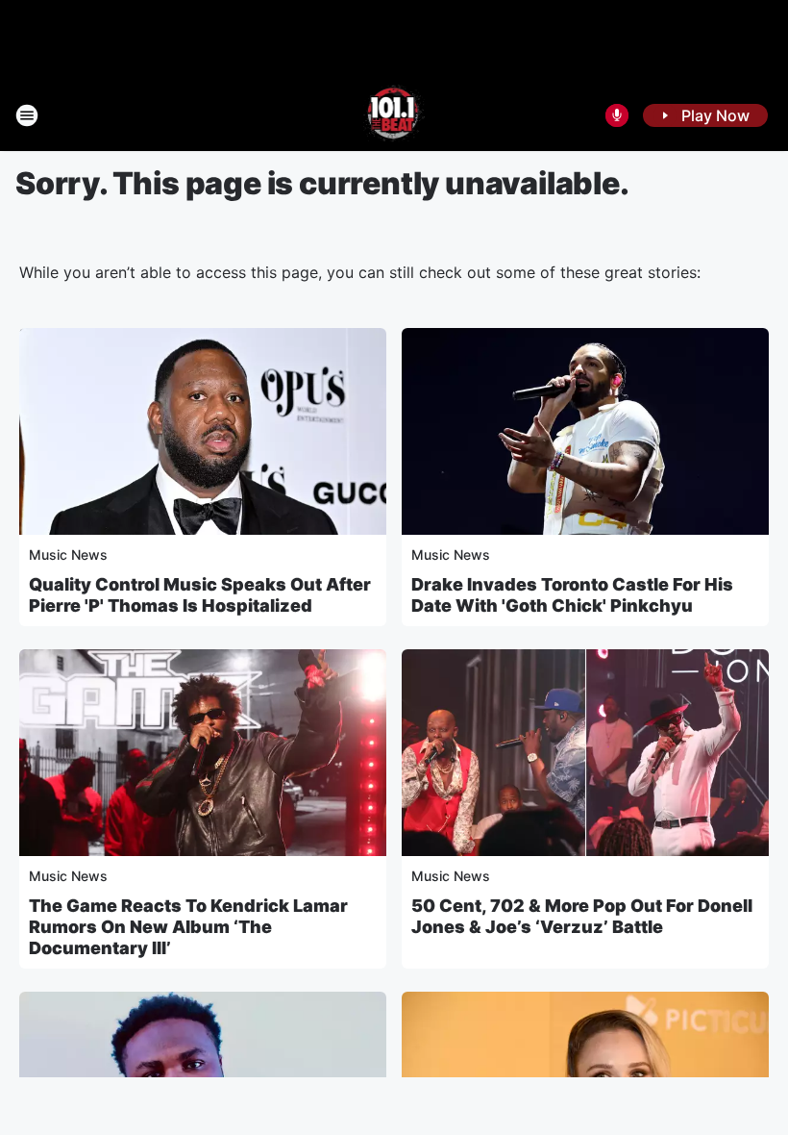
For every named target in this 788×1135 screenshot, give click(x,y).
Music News (68, 554)
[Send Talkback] (616, 115)
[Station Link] (394, 115)
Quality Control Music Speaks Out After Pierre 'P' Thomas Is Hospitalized (200, 595)
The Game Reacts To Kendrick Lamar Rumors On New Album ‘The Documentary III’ (188, 926)
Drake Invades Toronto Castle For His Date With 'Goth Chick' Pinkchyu (572, 595)
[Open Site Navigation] (26, 115)
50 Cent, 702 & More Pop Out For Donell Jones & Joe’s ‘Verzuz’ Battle (581, 916)
